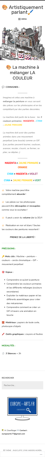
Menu (24, 19)
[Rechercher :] (22, 385)
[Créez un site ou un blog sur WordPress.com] (4, 450)
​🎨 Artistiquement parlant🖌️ (22, 9)
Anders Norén (34, 450)
